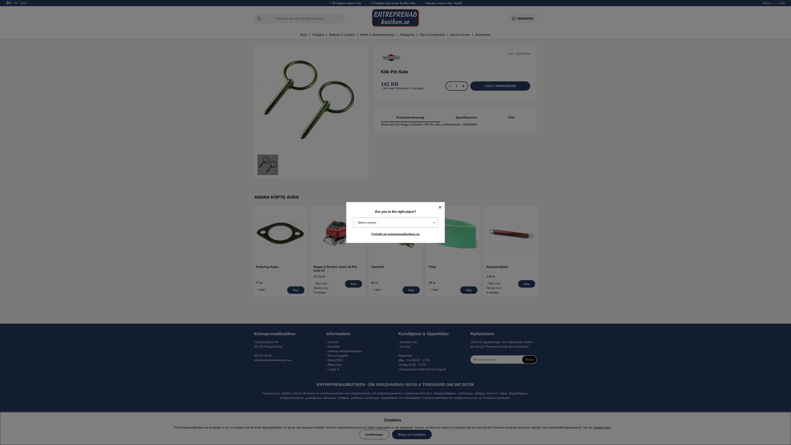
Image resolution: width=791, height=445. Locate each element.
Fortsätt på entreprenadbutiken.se (395, 234)
